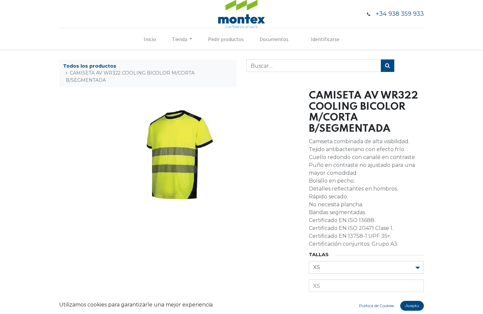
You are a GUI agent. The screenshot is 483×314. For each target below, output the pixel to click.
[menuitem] (150, 39)
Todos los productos (89, 66)
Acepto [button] (412, 305)
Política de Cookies (376, 305)
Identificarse (325, 39)
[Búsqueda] (387, 65)
